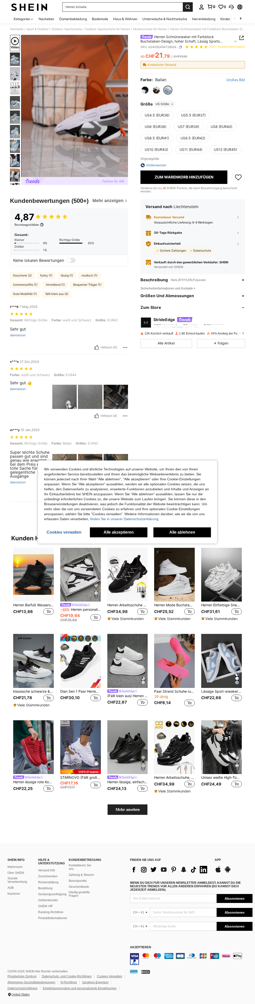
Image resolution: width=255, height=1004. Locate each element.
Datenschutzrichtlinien (22, 988)
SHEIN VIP (45, 906)
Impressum (14, 867)
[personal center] (201, 7)
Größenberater (48, 900)
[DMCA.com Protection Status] (145, 971)
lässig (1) (67, 275)
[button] (231, 7)
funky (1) (46, 275)
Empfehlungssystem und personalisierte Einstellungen (80, 988)
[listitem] (33, 587)
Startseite (16, 29)
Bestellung (45, 888)
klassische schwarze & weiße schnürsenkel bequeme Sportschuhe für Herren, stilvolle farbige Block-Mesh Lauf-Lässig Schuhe (33, 691)
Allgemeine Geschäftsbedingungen (31, 982)
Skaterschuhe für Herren (150, 29)
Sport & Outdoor (37, 29)
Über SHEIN (15, 873)
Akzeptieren (140, 947)
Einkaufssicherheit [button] (167, 243)
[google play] (227, 872)
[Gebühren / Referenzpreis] (171, 56)
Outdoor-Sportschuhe (67, 29)
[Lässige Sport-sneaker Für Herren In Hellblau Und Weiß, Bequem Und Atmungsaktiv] (221, 661)
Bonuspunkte (78, 881)
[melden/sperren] (125, 347)
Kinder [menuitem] (225, 19)
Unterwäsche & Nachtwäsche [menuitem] (164, 19)
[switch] (70, 260)
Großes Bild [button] (235, 80)
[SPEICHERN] (238, 177)
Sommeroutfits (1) (25, 284)
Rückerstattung (48, 882)
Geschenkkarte (79, 887)
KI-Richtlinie (69, 982)
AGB (10, 888)
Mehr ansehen (128, 809)
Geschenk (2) (22, 275)
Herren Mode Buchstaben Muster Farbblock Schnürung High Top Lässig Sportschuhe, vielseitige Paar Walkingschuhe (174, 605)
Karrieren (13, 893)
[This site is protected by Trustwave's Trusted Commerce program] (133, 971)
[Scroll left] (234, 19)
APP (218, 860)
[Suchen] (188, 7)
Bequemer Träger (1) (87, 284)
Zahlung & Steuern (81, 875)
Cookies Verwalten (109, 976)
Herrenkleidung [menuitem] (203, 19)
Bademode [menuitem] (100, 19)
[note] (126, 618)
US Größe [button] (162, 104)
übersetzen (18, 335)
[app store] (218, 872)
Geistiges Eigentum (95, 982)
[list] (170, 869)
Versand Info (46, 870)
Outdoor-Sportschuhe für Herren (107, 29)
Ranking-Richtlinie (50, 912)
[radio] (144, 90)
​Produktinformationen (52, 918)
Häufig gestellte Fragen (79, 894)
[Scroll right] (240, 19)
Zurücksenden (48, 876)
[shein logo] (29, 7)
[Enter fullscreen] (124, 173)
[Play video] (75, 106)
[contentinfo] (191, 959)
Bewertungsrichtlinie (26, 224)
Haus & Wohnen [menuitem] (125, 19)
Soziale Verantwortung (17, 880)
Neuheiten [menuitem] (46, 19)
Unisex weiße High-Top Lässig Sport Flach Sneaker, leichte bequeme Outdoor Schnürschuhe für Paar (221, 778)
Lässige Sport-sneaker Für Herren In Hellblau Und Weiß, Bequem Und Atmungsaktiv (221, 691)
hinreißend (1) (55, 284)
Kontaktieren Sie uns (80, 867)
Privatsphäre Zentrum (22, 976)
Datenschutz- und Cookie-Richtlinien (67, 976)
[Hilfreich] (97, 347)
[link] (211, 7)
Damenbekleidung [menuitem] (73, 19)
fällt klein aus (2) (56, 294)
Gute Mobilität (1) (25, 294)
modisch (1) (89, 275)
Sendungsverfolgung (52, 894)
